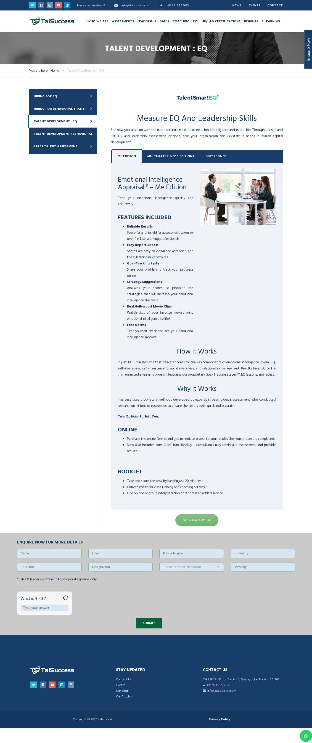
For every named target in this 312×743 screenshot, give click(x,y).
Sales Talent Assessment (55, 146)
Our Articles (124, 696)
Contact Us (123, 679)
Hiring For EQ (45, 96)
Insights (251, 21)
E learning (271, 21)
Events (254, 5)
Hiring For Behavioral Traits (59, 108)
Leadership (146, 21)
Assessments (123, 21)
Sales (164, 21)
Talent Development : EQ (55, 121)
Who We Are (97, 21)
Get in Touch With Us (196, 520)
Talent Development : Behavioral (63, 133)
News (236, 5)
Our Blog (122, 690)
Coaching (181, 21)
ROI (195, 21)
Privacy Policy (219, 719)
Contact (275, 5)
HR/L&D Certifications (221, 21)
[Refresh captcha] (66, 598)
